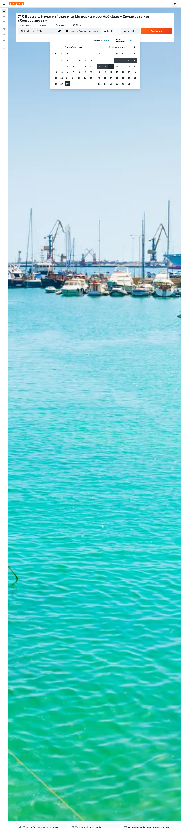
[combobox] (26, 25)
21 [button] (56, 78)
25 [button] (79, 78)
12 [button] (85, 66)
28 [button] (56, 84)
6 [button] (91, 60)
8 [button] (61, 66)
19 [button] (85, 72)
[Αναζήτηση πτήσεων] (4, 11)
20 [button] (91, 72)
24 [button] (73, 78)
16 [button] (67, 72)
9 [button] (67, 66)
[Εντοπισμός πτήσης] (4, 33)
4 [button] (79, 60)
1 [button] (61, 60)
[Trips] (4, 40)
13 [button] (91, 66)
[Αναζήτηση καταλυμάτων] (4, 16)
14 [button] (56, 72)
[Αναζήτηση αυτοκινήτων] (4, 21)
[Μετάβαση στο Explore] (4, 28)
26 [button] (85, 78)
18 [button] (79, 72)
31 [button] (129, 84)
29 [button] (61, 84)
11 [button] (79, 66)
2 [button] (67, 60)
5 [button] (85, 60)
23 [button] (67, 78)
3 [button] (73, 60)
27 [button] (91, 78)
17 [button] (73, 72)
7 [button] (55, 66)
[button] (4, 4)
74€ (21, 16)
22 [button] (61, 78)
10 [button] (73, 66)
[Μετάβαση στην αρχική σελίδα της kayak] (16, 3)
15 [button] (62, 72)
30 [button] (67, 84)
